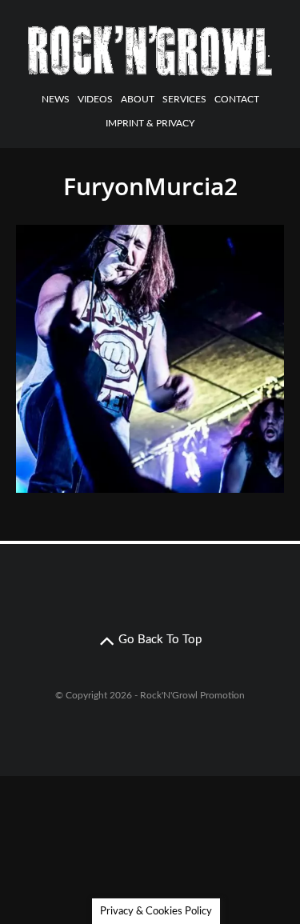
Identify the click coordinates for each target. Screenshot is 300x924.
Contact (236, 99)
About (137, 99)
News (56, 99)
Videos (95, 99)
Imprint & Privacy (150, 123)
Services (184, 99)
